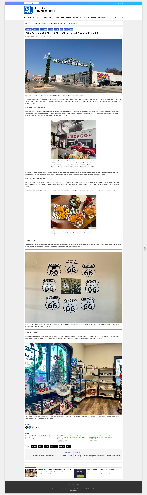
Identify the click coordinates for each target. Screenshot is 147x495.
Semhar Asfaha (30, 36)
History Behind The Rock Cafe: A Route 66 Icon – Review (39, 435)
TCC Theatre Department (94, 473)
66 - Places (36, 29)
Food (61, 29)
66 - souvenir (44, 29)
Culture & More (59, 17)
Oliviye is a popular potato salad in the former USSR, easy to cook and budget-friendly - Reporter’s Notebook (54, 470)
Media (68, 17)
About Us (30, 17)
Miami (46, 446)
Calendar (75, 17)
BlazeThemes (73, 490)
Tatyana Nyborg (43, 473)
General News (47, 17)
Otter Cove (53, 446)
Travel (71, 29)
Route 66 (93, 17)
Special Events (102, 17)
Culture (56, 29)
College (38, 17)
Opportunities (83, 17)
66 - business (29, 29)
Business (51, 29)
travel (68, 446)
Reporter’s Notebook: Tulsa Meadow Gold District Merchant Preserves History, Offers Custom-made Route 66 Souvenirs (71, 437)
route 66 (61, 446)
